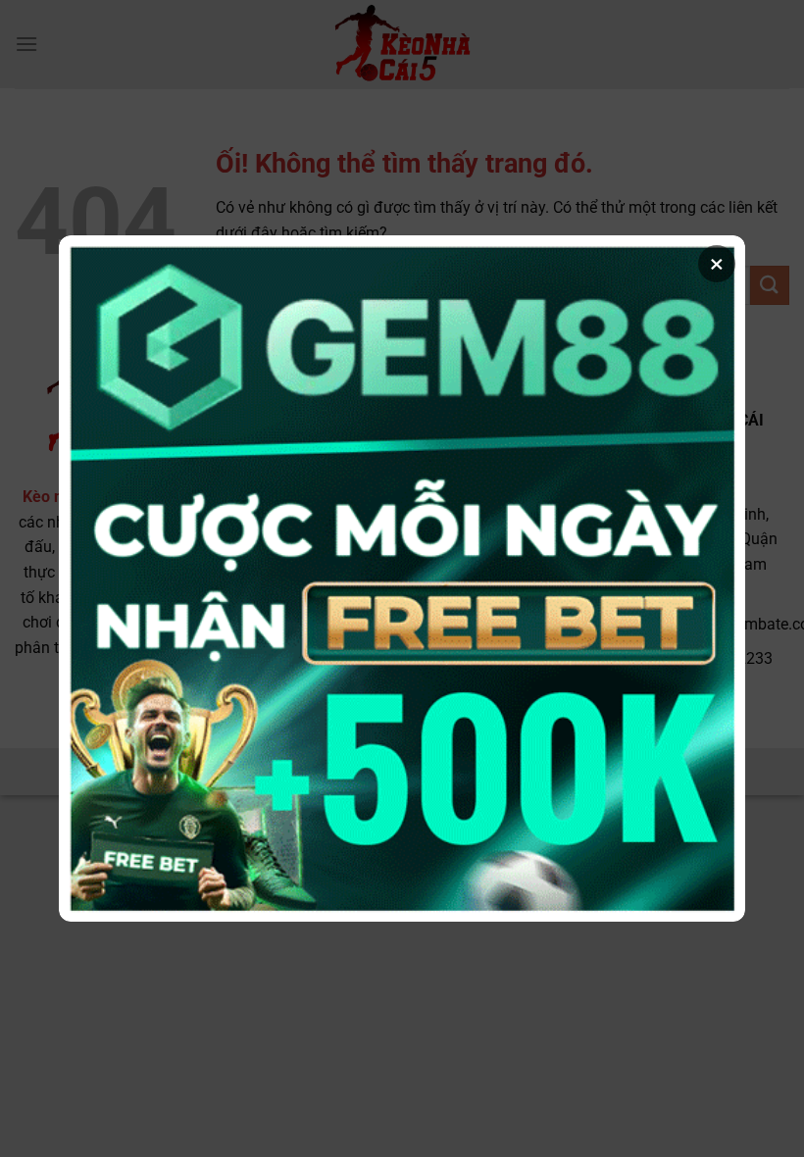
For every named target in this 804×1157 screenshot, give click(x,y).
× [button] (717, 263)
